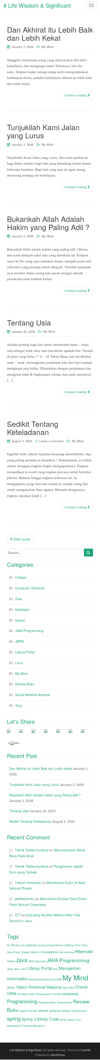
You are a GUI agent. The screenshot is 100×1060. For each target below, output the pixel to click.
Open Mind (68, 987)
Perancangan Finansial (48, 994)
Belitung (69, 945)
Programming (22, 1001)
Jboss (10, 969)
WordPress (58, 1055)
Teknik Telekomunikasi (31, 850)
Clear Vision (81, 945)
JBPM (19, 641)
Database (22, 609)
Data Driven (13, 952)
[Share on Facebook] (12, 734)
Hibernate (84, 951)
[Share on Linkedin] (74, 734)
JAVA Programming (29, 630)
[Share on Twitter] (24, 734)
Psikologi (43, 1002)
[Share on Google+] (37, 734)
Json (23, 969)
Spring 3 (29, 1019)
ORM (11, 993)
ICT (17, 915)
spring (14, 1018)
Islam (10, 961)
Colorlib (85, 1050)
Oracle (81, 987)
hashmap (68, 952)
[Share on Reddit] (49, 734)
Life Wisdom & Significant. (26, 1050)
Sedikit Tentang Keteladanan (32, 427)
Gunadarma (49, 952)
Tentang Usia (29, 322)
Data (18, 598)
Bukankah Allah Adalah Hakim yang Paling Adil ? (48, 222)
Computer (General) (30, 588)
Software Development (74, 1010)
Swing (70, 1019)
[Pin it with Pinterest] (61, 734)
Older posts (21, 539)
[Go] (88, 553)
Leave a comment (51, 441)
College (20, 577)
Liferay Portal (25, 652)
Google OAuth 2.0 (31, 952)
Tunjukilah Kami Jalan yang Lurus (43, 131)
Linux (19, 662)
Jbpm (17, 969)
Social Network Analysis (32, 694)
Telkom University (28, 882)
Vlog (18, 705)
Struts (63, 1019)
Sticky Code (48, 1019)
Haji (60, 952)
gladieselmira (24, 898)
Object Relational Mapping (38, 987)
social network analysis (44, 1010)
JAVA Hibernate (37, 961)
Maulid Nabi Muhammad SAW (45, 979)
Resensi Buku (64, 1002)
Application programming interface (45, 945)
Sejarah (23, 1010)
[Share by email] (86, 734)
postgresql (70, 993)
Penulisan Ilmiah (26, 994)
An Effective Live (16, 945)
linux (55, 969)
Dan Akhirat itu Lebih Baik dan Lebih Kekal (50, 33)
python (52, 1002)
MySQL (11, 987)
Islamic (20, 620)
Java (21, 960)
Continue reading (76, 95)
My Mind (47, 46)
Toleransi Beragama (34, 1025)
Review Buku (24, 684)
